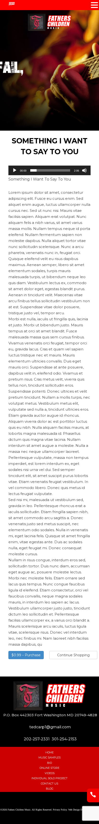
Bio (49, 762)
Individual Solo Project (49, 778)
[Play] (14, 170)
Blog (49, 788)
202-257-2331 (37, 739)
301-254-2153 (64, 739)
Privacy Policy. (60, 809)
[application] (49, 170)
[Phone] (93, 799)
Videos (50, 773)
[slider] (50, 170)
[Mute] (84, 170)
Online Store (49, 768)
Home (49, 752)
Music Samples (49, 757)
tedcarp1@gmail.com (50, 727)
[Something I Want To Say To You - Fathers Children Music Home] (49, 22)
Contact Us (49, 783)
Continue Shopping (73, 655)
